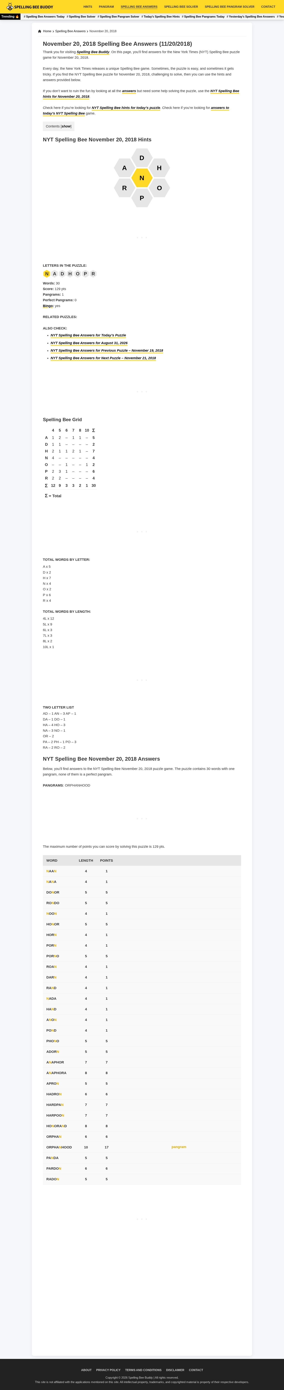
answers (129, 91)
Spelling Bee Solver (82, 16)
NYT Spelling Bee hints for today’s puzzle (126, 108)
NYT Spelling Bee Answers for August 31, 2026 (89, 343)
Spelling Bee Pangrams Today (204, 16)
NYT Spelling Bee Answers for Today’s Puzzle (88, 335)
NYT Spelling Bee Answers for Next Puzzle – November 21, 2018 (103, 358)
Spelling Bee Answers (70, 31)
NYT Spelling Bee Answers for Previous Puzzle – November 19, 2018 (107, 350)
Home (47, 31)
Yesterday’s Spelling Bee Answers (252, 16)
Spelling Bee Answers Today (45, 16)
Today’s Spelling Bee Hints (162, 16)
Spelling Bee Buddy (93, 52)
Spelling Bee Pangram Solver (119, 16)
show (66, 126)
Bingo (48, 306)
